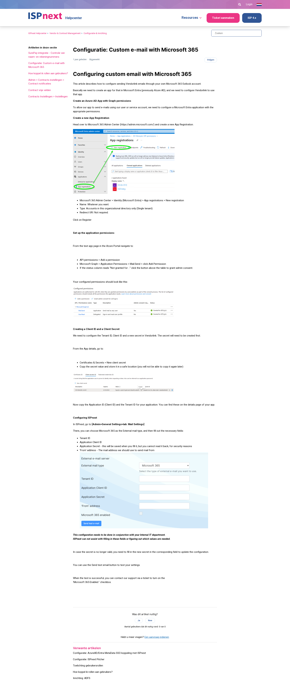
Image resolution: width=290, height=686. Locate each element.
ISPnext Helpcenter (37, 33)
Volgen (210, 59)
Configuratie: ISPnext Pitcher (88, 659)
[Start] (45, 14)
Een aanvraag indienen (156, 637)
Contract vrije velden (39, 90)
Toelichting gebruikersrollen (88, 665)
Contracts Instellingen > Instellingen (48, 96)
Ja (139, 620)
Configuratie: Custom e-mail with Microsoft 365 (46, 65)
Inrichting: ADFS (81, 678)
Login (249, 4)
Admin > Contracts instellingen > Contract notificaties (46, 81)
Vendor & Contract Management (65, 33)
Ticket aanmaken (223, 17)
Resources (190, 18)
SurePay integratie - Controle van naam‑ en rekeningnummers (46, 54)
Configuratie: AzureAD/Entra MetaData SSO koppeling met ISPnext (109, 652)
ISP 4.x (252, 17)
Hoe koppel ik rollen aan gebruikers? (48, 73)
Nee (150, 620)
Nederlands (259, 4)
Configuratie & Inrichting (95, 33)
